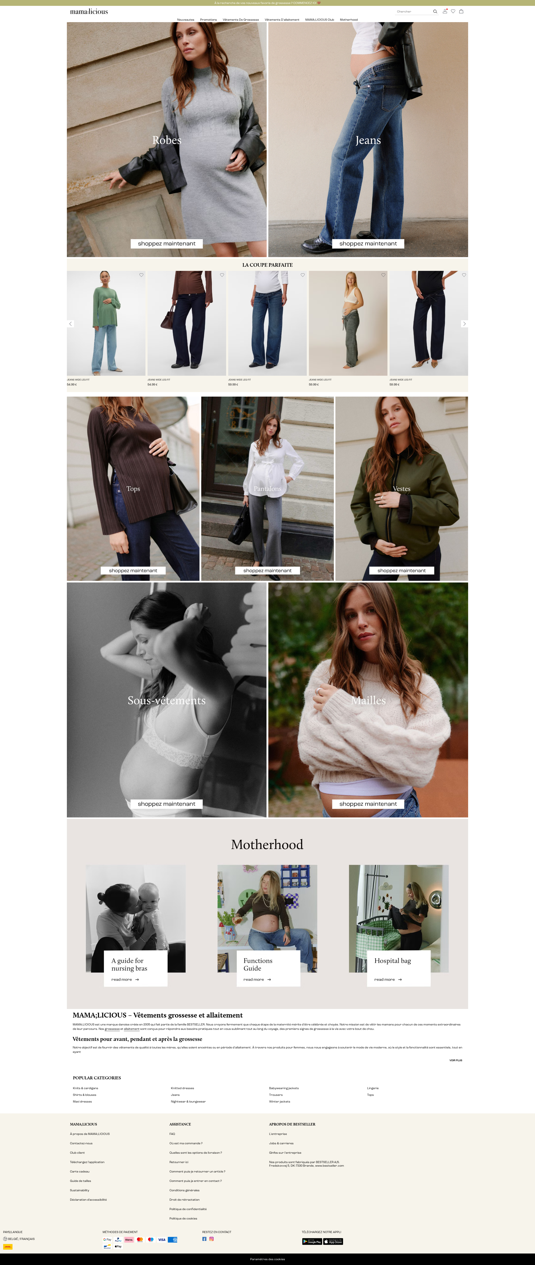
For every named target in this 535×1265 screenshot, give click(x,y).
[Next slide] (464, 323)
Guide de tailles (80, 1181)
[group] (106, 331)
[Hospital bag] (401, 914)
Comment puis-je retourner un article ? (197, 1171)
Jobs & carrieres (281, 1143)
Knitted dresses (182, 1088)
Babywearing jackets (284, 1088)
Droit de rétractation (184, 1200)
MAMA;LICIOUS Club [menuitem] (319, 20)
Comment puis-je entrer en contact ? (195, 1181)
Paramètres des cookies (267, 1259)
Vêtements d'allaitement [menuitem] (282, 20)
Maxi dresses (82, 1101)
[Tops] (133, 489)
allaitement (132, 1029)
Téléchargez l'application (87, 1162)
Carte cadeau (79, 1171)
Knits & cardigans (85, 1088)
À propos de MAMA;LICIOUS (90, 1134)
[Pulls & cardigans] (368, 699)
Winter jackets (279, 1101)
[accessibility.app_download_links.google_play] (312, 1245)
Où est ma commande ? (186, 1143)
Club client (77, 1153)
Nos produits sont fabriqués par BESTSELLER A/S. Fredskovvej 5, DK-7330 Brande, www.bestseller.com (306, 1163)
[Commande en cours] (461, 11)
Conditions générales (184, 1190)
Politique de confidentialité (188, 1209)
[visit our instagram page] (211, 1240)
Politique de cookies (183, 1218)
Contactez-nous (81, 1143)
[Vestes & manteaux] (401, 489)
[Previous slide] (70, 323)
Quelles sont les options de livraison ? (195, 1153)
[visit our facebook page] (204, 1240)
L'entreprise (278, 1134)
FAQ (172, 1134)
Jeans (175, 1095)
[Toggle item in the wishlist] (141, 275)
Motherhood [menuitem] (349, 20)
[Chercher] (435, 11)
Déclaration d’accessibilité (88, 1200)
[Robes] (167, 139)
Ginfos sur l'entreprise (285, 1153)
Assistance (180, 1124)
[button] (106, 323)
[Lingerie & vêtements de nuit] (167, 699)
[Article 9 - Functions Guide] (267, 914)
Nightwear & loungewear (188, 1101)
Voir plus (456, 1060)
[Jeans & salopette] (368, 139)
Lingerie (373, 1088)
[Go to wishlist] (453, 12)
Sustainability (79, 1190)
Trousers (276, 1095)
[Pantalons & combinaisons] (267, 489)
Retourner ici (178, 1162)
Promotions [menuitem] (208, 20)
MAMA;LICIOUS (83, 1124)
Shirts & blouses (84, 1095)
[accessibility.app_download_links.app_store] (333, 1245)
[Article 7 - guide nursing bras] (134, 914)
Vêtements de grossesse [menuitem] (241, 20)
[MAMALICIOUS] (89, 13)
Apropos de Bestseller (292, 1124)
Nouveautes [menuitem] (185, 20)
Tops (370, 1095)
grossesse (112, 1029)
